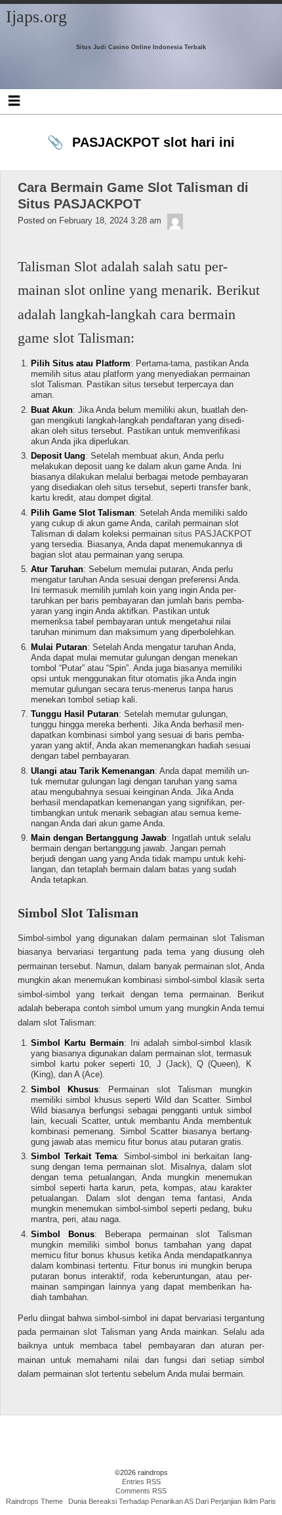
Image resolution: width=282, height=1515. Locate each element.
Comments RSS (141, 1491)
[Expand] (14, 100)
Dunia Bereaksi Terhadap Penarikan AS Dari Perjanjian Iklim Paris (172, 1501)
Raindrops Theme (34, 1501)
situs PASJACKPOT (213, 534)
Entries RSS (141, 1482)
